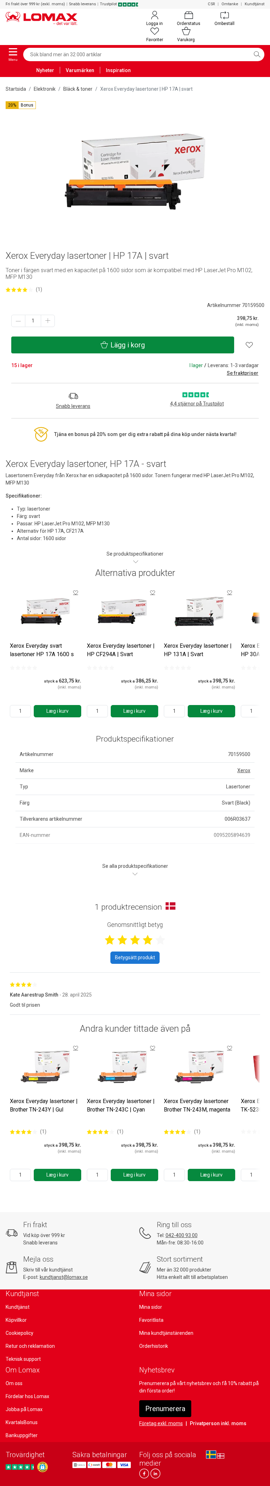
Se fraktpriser (242, 373)
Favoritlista (151, 1320)
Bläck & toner (77, 89)
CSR (211, 4)
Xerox (243, 770)
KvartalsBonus (22, 1422)
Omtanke (229, 4)
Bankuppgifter (22, 1435)
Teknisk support (23, 1359)
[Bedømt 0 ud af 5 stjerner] (23, 667)
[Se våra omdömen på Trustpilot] (21, 1466)
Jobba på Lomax (24, 1409)
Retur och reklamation (30, 1346)
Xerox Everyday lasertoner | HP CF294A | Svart (121, 650)
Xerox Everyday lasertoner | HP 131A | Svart (198, 650)
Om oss (14, 1383)
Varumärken (80, 70)
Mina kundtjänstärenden (166, 1333)
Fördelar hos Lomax (27, 1396)
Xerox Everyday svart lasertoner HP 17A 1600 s (42, 650)
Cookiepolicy (19, 1333)
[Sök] (257, 54)
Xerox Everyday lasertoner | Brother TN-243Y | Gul (44, 1105)
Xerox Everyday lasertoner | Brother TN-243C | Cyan (121, 1105)
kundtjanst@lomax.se (64, 1277)
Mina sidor (150, 1307)
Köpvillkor (16, 1320)
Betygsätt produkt (135, 957)
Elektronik (45, 89)
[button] (21, 105)
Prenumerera (165, 1408)
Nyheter (45, 70)
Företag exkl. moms (161, 1423)
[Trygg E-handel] (42, 1467)
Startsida (16, 89)
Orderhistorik (153, 1346)
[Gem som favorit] (75, 592)
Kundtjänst (254, 4)
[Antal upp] (48, 321)
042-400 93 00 (182, 1235)
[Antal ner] (18, 321)
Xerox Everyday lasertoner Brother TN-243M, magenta (197, 1105)
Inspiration (118, 70)
